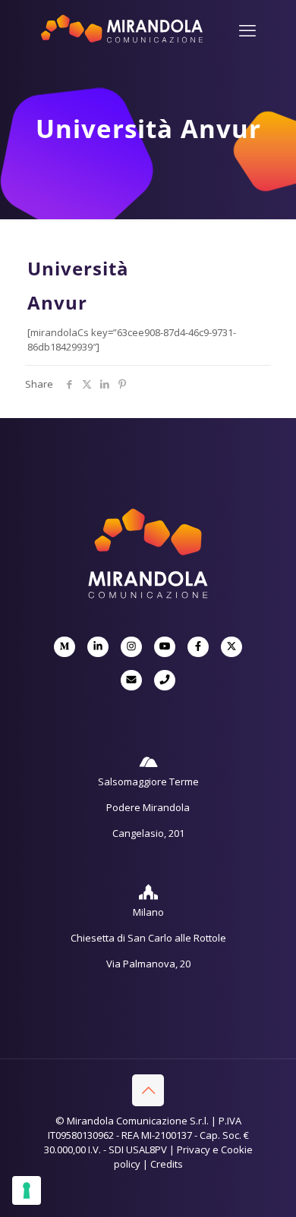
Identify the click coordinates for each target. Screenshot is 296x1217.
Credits (166, 1164)
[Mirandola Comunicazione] (121, 40)
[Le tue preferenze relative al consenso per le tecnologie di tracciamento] (26, 1190)
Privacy (193, 1149)
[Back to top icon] (148, 1090)
